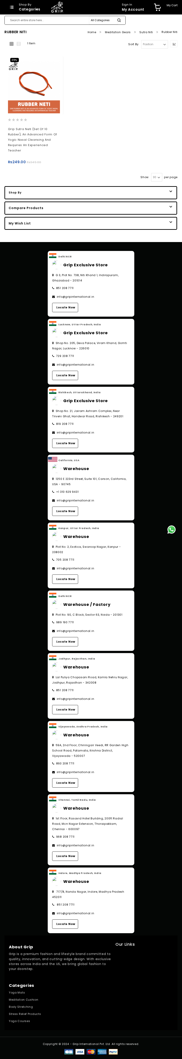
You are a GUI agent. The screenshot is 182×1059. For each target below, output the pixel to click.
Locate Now (65, 307)
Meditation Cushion (23, 1000)
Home (92, 32)
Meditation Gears (118, 32)
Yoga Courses (19, 1021)
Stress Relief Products (25, 1014)
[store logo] (57, 7)
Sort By (133, 44)
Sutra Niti (146, 32)
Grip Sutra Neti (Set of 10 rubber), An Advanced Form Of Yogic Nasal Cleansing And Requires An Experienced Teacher (32, 140)
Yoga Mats (17, 992)
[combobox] (65, 20)
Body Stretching (21, 1007)
